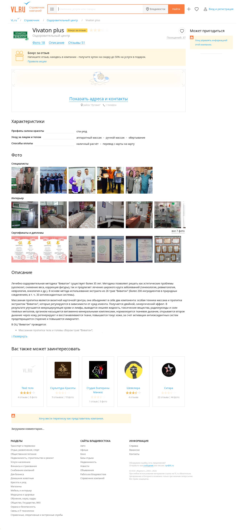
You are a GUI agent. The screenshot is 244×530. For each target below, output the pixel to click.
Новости (84, 466)
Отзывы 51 (76, 42)
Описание (56, 42)
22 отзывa (163, 397)
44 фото (175, 397)
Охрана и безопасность (23, 506)
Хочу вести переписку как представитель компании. (71, 418)
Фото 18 (39, 42)
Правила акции (37, 61)
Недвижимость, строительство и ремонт (32, 457)
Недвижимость (88, 462)
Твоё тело (27, 388)
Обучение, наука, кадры (23, 498)
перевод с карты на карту (119, 144)
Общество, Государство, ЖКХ (26, 502)
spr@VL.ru (169, 465)
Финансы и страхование (24, 466)
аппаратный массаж (89, 137)
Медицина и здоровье (22, 494)
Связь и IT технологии (22, 510)
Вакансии (134, 449)
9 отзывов (57, 397)
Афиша (84, 449)
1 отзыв (93, 401)
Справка (133, 445)
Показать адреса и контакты (98, 99)
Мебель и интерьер (21, 490)
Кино (83, 454)
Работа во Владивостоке (93, 474)
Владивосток (157, 9)
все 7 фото (178, 231)
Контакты (134, 454)
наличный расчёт (87, 144)
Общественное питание (23, 454)
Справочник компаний (36, 9)
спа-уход (81, 131)
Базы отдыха (87, 457)
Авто (82, 445)
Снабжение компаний (22, 470)
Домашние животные (22, 478)
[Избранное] (197, 9)
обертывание (137, 137)
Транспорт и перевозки (23, 445)
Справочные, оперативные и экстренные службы (37, 514)
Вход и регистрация (221, 9)
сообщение (148, 465)
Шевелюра (133, 388)
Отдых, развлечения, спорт (25, 449)
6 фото (33, 397)
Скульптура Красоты (63, 388)
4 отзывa (23, 397)
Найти (176, 9)
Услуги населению (20, 462)
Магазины (16, 486)
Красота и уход (18, 482)
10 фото (69, 397)
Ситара (168, 388)
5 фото (103, 401)
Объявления (87, 470)
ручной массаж (115, 137)
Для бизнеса (17, 474)
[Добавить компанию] (189, 9)
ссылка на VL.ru (172, 473)
